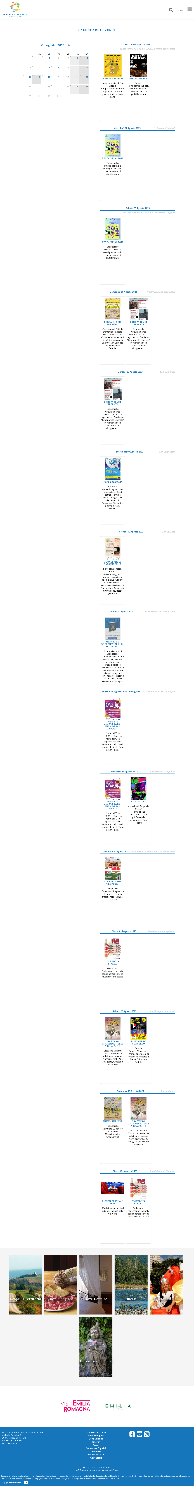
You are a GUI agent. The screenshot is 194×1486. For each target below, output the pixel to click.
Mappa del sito (96, 1454)
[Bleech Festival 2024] (112, 1198)
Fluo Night (138, 801)
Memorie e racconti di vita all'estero (112, 644)
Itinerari (96, 1441)
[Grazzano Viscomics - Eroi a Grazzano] (112, 1038)
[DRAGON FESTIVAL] (112, 75)
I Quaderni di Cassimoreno (112, 563)
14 (30, 77)
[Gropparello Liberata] (138, 319)
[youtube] (139, 1436)
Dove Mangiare (96, 1435)
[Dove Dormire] (95, 1313)
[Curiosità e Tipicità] (95, 1376)
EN (181, 10)
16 (49, 77)
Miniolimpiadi (112, 1121)
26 (77, 86)
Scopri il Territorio (96, 1432)
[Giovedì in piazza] (112, 958)
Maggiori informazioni (12, 1482)
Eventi (96, 1445)
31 (58, 96)
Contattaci (96, 1457)
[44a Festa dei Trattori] (112, 878)
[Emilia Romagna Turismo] (117, 1406)
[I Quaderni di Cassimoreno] (112, 559)
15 (39, 77)
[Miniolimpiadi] (112, 1118)
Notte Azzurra (113, 481)
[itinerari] (131, 1313)
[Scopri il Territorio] (25, 1313)
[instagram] (147, 1436)
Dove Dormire (96, 1438)
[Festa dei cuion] (112, 155)
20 (87, 77)
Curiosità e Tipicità (96, 1448)
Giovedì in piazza (112, 962)
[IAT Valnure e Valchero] (23, 9)
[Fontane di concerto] (138, 1038)
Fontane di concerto (138, 1042)
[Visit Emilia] (76, 1406)
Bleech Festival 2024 (112, 1202)
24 (58, 86)
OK (26, 1482)
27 (87, 86)
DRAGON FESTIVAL (113, 78)
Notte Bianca (138, 78)
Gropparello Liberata (138, 323)
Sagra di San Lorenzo (112, 323)
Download (96, 1451)
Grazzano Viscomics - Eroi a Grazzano (112, 1043)
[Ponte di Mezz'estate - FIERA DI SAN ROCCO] (112, 719)
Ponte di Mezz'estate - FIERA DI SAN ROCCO (113, 725)
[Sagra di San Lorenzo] (112, 319)
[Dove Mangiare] (60, 1313)
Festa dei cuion (112, 158)
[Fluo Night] (138, 799)
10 (58, 67)
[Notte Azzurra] (112, 479)
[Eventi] (166, 1313)
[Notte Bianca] (138, 75)
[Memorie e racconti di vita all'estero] (112, 639)
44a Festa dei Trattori (112, 882)
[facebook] (132, 1436)
